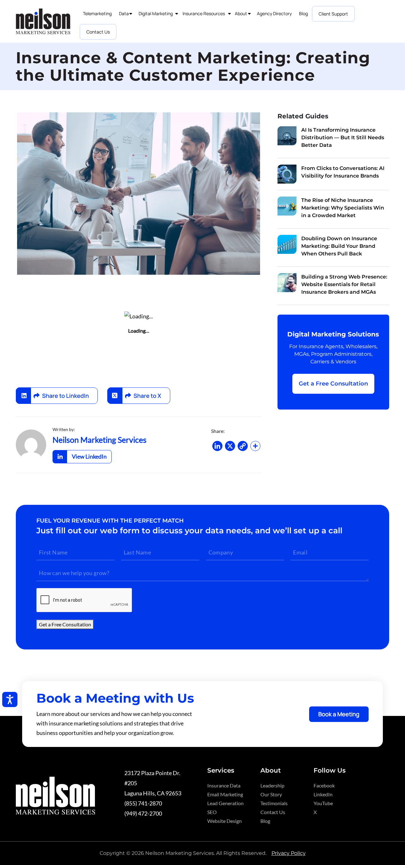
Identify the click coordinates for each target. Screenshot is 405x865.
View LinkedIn (89, 456)
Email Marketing (225, 794)
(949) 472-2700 (143, 813)
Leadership (272, 785)
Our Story (271, 794)
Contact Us (272, 812)
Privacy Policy (288, 853)
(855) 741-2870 (143, 803)
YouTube (323, 803)
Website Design (224, 821)
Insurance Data (223, 785)
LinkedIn (323, 794)
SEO (212, 812)
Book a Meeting (338, 714)
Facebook (324, 785)
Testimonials (274, 803)
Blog (265, 821)
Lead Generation (225, 803)
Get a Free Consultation (333, 383)
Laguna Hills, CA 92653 (152, 793)
